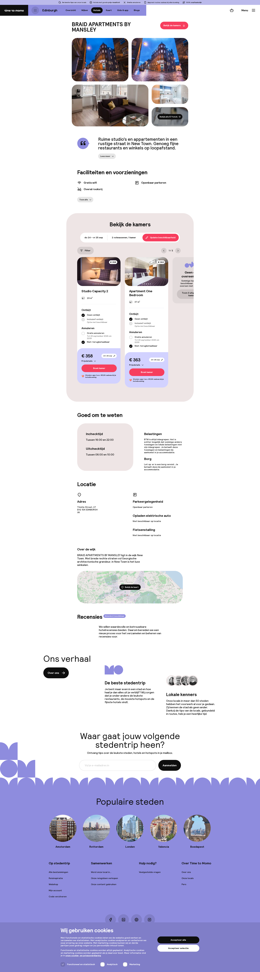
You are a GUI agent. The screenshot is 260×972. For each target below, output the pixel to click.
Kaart (109, 10)
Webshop (53, 884)
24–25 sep (107, 356)
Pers (184, 884)
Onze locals (188, 878)
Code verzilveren (58, 896)
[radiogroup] (99, 318)
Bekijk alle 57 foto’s (169, 117)
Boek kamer (99, 368)
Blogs (137, 10)
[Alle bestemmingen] (35, 10)
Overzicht (71, 10)
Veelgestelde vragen (150, 872)
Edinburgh (49, 10)
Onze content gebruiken (103, 884)
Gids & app (122, 10)
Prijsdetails (87, 361)
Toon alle (83, 199)
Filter (87, 250)
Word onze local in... (101, 872)
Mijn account (55, 890)
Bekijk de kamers (172, 25)
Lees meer (105, 156)
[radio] (83, 315)
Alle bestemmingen (58, 872)
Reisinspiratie (56, 878)
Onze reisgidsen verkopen (104, 878)
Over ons (53, 673)
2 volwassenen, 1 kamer (124, 237)
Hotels (96, 10)
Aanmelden (170, 765)
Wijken (84, 10)
